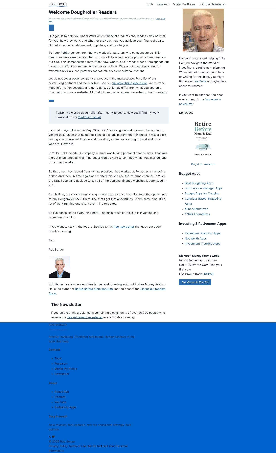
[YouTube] (53, 437)
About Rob (61, 391)
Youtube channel (89, 117)
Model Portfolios (184, 4)
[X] (50, 437)
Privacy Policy (58, 446)
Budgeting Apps (65, 407)
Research (163, 4)
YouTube (200, 81)
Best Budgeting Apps (199, 183)
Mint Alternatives (196, 209)
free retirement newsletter (84, 317)
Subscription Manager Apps (203, 188)
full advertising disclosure (129, 83)
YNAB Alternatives (197, 214)
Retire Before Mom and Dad (94, 289)
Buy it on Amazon (203, 164)
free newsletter (123, 226)
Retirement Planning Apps (202, 233)
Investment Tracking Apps (202, 243)
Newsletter (61, 374)
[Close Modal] (51, 28)
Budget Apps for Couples (202, 193)
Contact (59, 397)
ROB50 (209, 274)
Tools (149, 4)
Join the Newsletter (212, 4)
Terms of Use (78, 446)
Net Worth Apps (196, 238)
